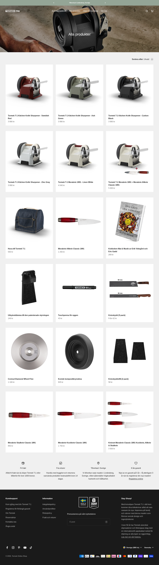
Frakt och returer (49, 518)
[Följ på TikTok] (30, 547)
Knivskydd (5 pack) (116, 315)
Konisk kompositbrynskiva (70, 379)
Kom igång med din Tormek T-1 (18, 504)
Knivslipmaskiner (59, 11)
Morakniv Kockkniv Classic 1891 (72, 443)
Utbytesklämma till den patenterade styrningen (28, 315)
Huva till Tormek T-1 (16, 249)
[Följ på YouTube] (25, 547)
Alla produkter (74, 11)
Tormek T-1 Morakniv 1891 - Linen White (75, 182)
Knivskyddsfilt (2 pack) (118, 379)
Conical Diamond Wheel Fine (20, 379)
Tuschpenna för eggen (68, 315)
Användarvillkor (48, 509)
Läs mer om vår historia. (131, 537)
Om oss (104, 11)
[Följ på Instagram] (13, 547)
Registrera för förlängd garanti (18, 509)
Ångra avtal (10, 526)
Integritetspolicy (48, 504)
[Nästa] (105, 3)
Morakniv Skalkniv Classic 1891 (22, 443)
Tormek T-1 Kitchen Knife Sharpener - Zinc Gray (29, 182)
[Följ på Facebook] (7, 547)
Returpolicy (47, 513)
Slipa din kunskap (90, 11)
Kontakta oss (11, 522)
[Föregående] (53, 3)
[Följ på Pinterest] (19, 547)
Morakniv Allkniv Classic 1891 (71, 249)
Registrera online (136, 479)
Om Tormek (10, 513)
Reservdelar (11, 518)
